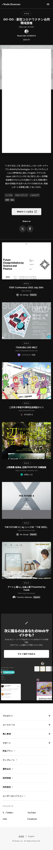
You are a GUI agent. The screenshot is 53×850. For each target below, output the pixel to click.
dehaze (48, 4)
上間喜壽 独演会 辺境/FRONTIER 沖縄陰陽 (26, 467)
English (31, 836)
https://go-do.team (26, 27)
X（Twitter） (9, 812)
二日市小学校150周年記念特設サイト (26, 407)
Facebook (32, 819)
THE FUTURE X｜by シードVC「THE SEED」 (27, 527)
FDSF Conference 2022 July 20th (26, 287)
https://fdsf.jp (26, 291)
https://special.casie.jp (26, 593)
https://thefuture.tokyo (26, 530)
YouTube (31, 812)
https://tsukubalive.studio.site (26, 351)
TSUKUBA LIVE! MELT (26, 347)
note (5, 819)
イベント (26, 13)
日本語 (21, 836)
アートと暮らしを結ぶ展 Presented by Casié (26, 588)
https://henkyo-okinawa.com (27, 470)
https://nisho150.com (27, 411)
